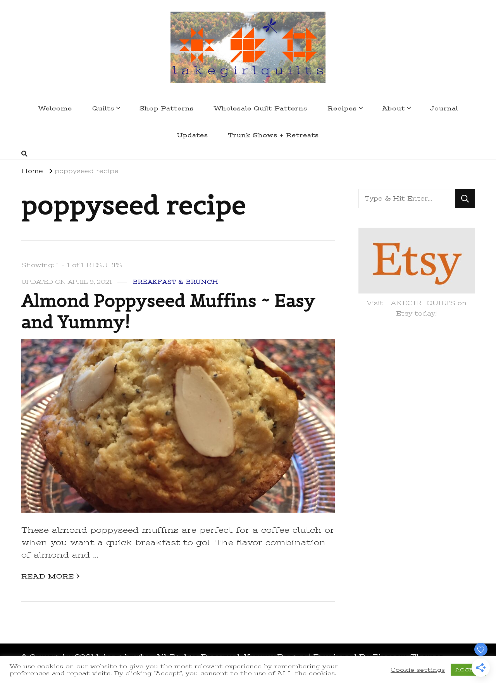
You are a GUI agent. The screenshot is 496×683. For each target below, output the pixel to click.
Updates (192, 135)
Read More (47, 576)
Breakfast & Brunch (175, 282)
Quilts (103, 108)
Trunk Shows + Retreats (273, 135)
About (393, 108)
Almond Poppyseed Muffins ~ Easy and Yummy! (168, 311)
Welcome (55, 108)
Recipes (342, 108)
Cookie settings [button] (418, 670)
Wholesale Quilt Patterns (260, 108)
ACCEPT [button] (468, 670)
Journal (444, 108)
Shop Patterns (167, 108)
